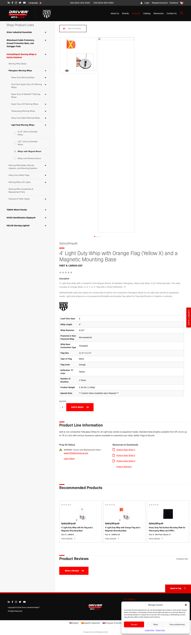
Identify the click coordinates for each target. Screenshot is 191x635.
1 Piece (82, 380)
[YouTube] (24, 3)
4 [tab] (99, 236)
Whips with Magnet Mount (29, 151)
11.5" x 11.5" (85, 353)
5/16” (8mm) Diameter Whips (28, 133)
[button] (186, 605)
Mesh (81, 359)
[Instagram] (16, 3)
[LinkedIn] (9, 3)
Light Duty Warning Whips (22, 125)
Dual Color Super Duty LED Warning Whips (26, 85)
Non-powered (85, 337)
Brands (125, 13)
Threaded (83, 346)
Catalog (146, 13)
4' (80, 324)
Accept (134, 624)
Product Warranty (124, 467)
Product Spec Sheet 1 (125, 450)
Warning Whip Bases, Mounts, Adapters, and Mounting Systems (23, 166)
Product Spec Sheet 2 (125, 455)
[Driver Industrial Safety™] (20, 13)
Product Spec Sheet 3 (125, 461)
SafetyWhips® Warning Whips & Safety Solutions (22, 56)
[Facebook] (12, 3)
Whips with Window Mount (29, 158)
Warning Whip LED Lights (20, 182)
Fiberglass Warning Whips (20, 70)
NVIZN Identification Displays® (21, 217)
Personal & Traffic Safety (19, 199)
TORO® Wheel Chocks (17, 210)
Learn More (69, 458)
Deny (155, 624)
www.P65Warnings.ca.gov (76, 453)
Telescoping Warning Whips (23, 111)
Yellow (82, 372)
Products (136, 13)
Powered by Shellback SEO (95, 632)
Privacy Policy (160, 630)
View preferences (177, 624)
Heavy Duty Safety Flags (19, 175)
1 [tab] (94, 236)
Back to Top (175, 588)
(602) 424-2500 (82, 3)
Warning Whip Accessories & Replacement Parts (21, 190)
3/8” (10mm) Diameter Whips (28, 143)
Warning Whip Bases (17, 64)
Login (146, 3)
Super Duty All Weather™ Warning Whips (25, 95)
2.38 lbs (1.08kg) (87, 387)
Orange (82, 364)
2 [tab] (96, 236)
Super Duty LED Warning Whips (24, 104)
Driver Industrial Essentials (19, 32)
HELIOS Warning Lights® (18, 225)
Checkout (173, 3)
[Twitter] (20, 3)
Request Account (160, 3)
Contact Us (172, 13)
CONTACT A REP (188, 317)
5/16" (81, 330)
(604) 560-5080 (106, 3)
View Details (67, 538)
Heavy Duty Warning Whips (22, 77)
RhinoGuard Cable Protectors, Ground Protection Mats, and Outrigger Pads (21, 43)
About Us (115, 13)
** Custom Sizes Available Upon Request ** (99, 393)
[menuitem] (159, 2)
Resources (158, 13)
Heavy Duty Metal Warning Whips (25, 118)
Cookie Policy (149, 630)
